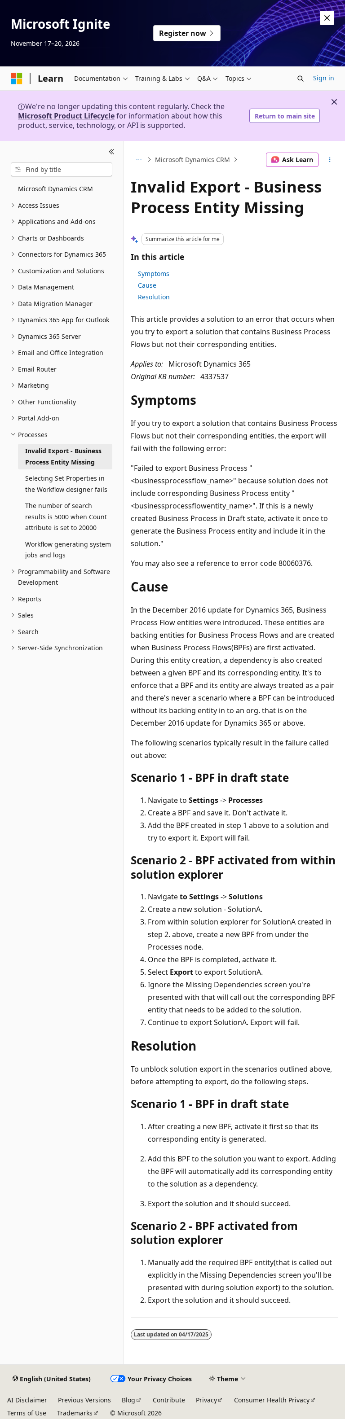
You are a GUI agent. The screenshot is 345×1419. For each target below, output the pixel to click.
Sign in (323, 78)
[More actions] (330, 160)
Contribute (169, 1400)
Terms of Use (26, 1413)
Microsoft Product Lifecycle (66, 116)
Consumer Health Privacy (272, 1400)
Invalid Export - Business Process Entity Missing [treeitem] (63, 456)
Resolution (154, 297)
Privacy (206, 1400)
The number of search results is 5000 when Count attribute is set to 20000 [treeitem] (66, 516)
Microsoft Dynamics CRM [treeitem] (55, 188)
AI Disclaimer (27, 1400)
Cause (147, 285)
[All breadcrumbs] (138, 160)
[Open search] (301, 78)
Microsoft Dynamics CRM (192, 159)
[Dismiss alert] (327, 18)
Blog (128, 1400)
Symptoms (153, 273)
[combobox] (61, 169)
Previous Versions (84, 1400)
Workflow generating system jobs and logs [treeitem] (68, 550)
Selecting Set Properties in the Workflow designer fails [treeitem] (66, 484)
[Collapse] (111, 152)
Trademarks (75, 1413)
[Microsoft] (16, 78)
